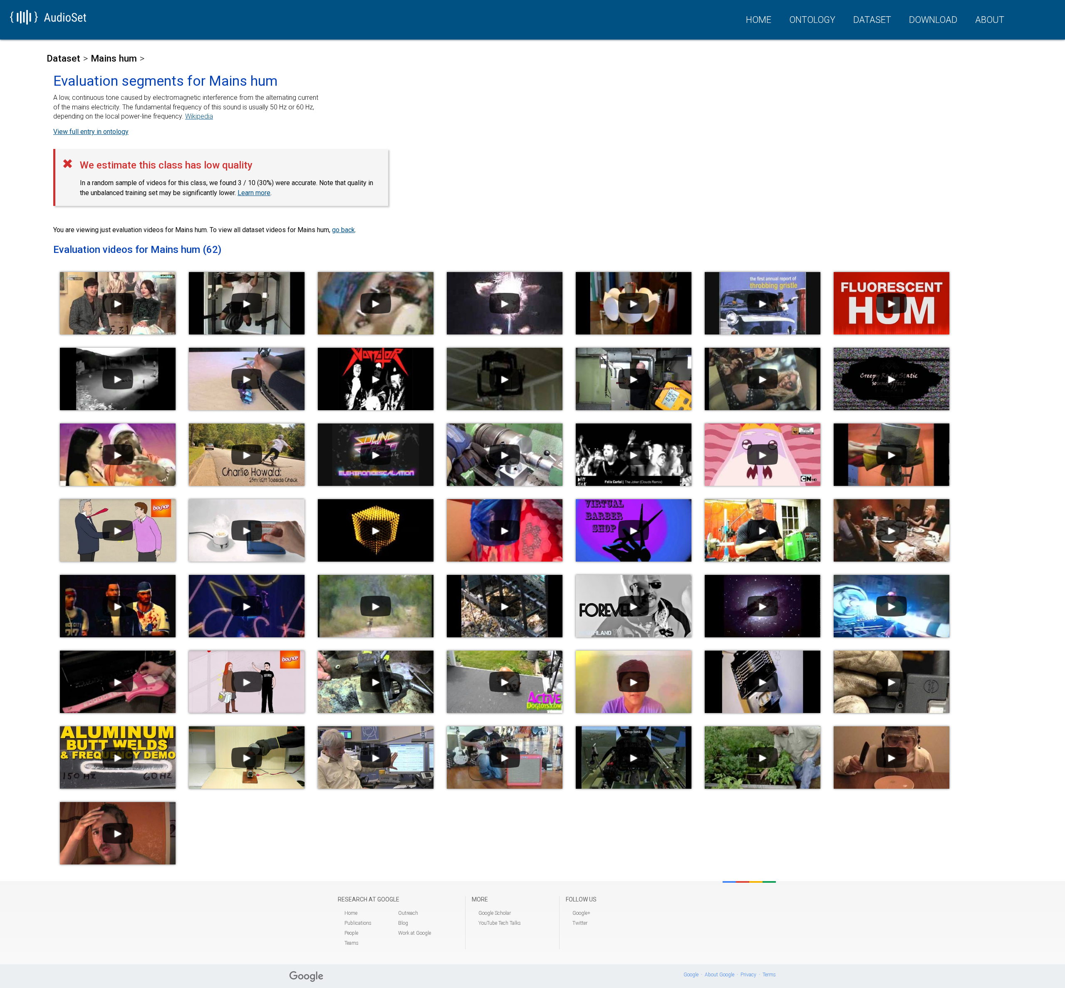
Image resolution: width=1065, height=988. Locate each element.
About (989, 20)
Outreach (408, 913)
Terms (769, 975)
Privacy (748, 975)
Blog (403, 923)
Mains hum (114, 58)
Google (691, 975)
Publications (358, 923)
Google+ (581, 913)
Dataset (872, 20)
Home (758, 20)
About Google (719, 975)
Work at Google (414, 933)
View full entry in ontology (91, 132)
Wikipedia (199, 116)
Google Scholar (494, 913)
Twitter (579, 923)
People (351, 933)
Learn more (254, 193)
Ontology (812, 20)
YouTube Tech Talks (499, 923)
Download (933, 20)
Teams (351, 943)
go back (343, 230)
